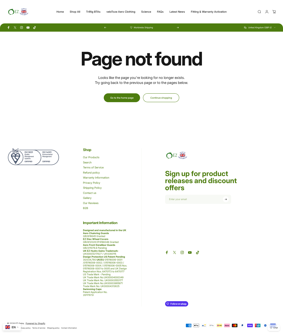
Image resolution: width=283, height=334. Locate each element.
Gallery (87, 197)
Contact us (89, 192)
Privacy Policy (91, 182)
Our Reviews (90, 203)
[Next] (178, 27)
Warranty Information (96, 177)
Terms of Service (93, 167)
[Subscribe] (226, 199)
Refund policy (91, 172)
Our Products (91, 157)
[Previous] (105, 27)
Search (87, 162)
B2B (85, 208)
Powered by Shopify (35, 323)
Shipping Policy (92, 187)
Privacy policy (25, 328)
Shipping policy (53, 328)
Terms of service (38, 328)
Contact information (69, 328)
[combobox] (260, 27)
